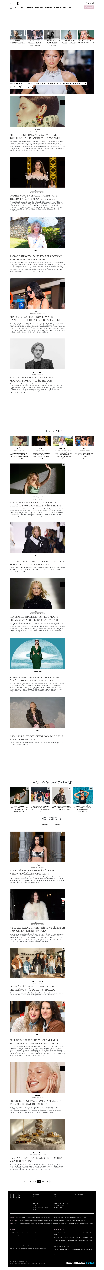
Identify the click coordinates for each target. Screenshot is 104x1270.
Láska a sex (57, 1201)
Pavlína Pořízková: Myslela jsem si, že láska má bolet (69, 42)
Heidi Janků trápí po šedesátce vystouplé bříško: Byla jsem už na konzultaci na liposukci (73, 1237)
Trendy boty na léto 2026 (80, 1220)
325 (43, 1181)
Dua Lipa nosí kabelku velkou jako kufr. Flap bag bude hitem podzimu (25, 1242)
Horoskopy (39, 8)
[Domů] (15, 1196)
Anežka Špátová (35, 924)
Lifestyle (30, 8)
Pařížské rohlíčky (62, 1223)
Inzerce (34, 1205)
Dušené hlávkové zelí (20, 1225)
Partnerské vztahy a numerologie (51, 1220)
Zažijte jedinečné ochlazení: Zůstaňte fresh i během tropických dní (82, 808)
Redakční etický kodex (38, 1201)
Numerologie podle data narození (72, 1217)
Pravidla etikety (22, 1217)
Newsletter (35, 1194)
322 (30, 1181)
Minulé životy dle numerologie (35, 1220)
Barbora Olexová (35, 733)
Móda (16, 8)
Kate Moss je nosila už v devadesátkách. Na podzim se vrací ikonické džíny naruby (28, 1248)
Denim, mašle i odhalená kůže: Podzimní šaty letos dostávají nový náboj (25, 1239)
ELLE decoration (37, 981)
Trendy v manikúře (24, 1220)
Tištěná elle (37, 372)
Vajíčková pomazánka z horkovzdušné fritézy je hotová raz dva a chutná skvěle (71, 1254)
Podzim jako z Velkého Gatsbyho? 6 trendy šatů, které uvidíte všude (41, 455)
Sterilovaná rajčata (39, 1223)
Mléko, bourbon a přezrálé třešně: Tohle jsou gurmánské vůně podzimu (19, 455)
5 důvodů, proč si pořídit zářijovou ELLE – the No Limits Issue (18, 42)
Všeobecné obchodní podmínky (40, 1207)
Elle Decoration (79, 1194)
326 (47, 1181)
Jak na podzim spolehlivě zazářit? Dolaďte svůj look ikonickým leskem (19, 808)
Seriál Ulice (61, 1220)
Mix (37, 731)
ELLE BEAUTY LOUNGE (60, 8)
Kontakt (34, 1199)
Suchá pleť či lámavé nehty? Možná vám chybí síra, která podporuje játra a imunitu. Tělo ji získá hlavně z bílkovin (73, 1250)
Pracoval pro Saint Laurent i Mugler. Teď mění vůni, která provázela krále (25, 1245)
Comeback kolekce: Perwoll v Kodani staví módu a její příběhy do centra (40, 808)
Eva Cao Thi (35, 558)
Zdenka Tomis (35, 374)
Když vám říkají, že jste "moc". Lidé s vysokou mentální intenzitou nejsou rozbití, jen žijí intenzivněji (73, 1241)
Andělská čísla (56, 1217)
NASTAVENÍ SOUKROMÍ (59, 1205)
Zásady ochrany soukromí (61, 1203)
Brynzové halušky (84, 1223)
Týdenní (45, 825)
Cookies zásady (58, 1207)
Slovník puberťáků (30, 1217)
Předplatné (35, 1196)
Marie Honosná (35, 674)
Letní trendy (84, 1217)
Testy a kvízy (49, 1217)
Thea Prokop (29, 253)
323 (34, 1181)
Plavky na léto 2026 (69, 1220)
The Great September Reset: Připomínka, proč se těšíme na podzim (61, 807)
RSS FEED (34, 1209)
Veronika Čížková (35, 867)
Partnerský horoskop (40, 1217)
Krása (22, 8)
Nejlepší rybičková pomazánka (51, 1223)
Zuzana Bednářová (35, 131)
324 (39, 1182)
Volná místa (35, 1203)
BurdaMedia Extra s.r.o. (22, 1261)
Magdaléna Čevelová (35, 192)
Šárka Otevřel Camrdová (35, 1154)
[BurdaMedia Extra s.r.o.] (80, 1263)
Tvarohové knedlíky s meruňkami (27, 1223)
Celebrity (48, 8)
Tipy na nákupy (37, 497)
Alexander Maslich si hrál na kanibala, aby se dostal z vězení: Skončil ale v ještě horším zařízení (73, 1233)
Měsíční (58, 825)
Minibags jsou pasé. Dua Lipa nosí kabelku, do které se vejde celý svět (84, 455)
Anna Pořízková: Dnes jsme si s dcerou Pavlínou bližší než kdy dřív (62, 455)
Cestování (62, 1217)
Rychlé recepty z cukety (73, 1223)
